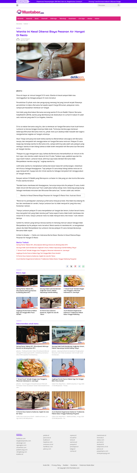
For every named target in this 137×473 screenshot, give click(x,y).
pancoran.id (47, 438)
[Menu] (17, 5)
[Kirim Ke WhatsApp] (83, 266)
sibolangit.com (21, 443)
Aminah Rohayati (25, 39)
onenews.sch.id (48, 444)
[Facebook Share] (67, 266)
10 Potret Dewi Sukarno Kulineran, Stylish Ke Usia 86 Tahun (35, 256)
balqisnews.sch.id (102, 447)
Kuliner (97, 18)
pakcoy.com (47, 449)
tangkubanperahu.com (23, 441)
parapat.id (73, 444)
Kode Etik (46, 465)
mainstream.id (101, 435)
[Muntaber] (30, 12)
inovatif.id (73, 438)
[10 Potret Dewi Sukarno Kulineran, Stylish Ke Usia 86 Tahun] (50, 303)
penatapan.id (74, 447)
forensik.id (100, 438)
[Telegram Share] (79, 266)
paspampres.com (102, 451)
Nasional (29, 18)
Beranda (20, 18)
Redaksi (65, 465)
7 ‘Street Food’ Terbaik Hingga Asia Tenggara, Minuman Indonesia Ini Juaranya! (42, 250)
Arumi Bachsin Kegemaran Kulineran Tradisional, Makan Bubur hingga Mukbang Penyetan (46, 259)
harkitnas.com (20, 438)
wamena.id (73, 442)
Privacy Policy (56, 465)
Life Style (82, 18)
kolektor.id (19, 454)
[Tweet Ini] (71, 266)
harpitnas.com (47, 442)
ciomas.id (73, 451)
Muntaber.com (74, 468)
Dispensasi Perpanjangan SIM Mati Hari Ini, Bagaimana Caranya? (45, 1)
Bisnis (37, 18)
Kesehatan (72, 18)
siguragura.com (21, 445)
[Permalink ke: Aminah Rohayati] (18, 39)
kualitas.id (46, 440)
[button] (119, 5)
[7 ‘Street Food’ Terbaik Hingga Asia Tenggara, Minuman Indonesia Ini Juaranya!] (74, 281)
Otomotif (44, 18)
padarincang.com (21, 450)
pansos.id (100, 449)
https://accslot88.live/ (95, 49)
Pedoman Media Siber (87, 465)
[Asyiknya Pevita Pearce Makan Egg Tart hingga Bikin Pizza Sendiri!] (27, 303)
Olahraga (53, 18)
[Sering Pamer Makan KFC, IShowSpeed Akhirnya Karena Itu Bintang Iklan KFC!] (27, 281)
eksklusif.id (100, 444)
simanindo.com (21, 447)
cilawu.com (100, 440)
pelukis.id (46, 435)
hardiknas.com (48, 447)
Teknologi (62, 18)
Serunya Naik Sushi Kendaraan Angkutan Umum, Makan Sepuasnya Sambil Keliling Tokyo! (46, 248)
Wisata (89, 18)
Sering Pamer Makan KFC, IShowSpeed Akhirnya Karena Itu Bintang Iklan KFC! (42, 245)
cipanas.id (73, 435)
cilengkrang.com (21, 452)
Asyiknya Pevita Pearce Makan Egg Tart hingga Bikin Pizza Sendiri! (38, 253)
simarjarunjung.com (103, 453)
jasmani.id (100, 442)
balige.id (72, 449)
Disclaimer (74, 465)
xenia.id (72, 440)
